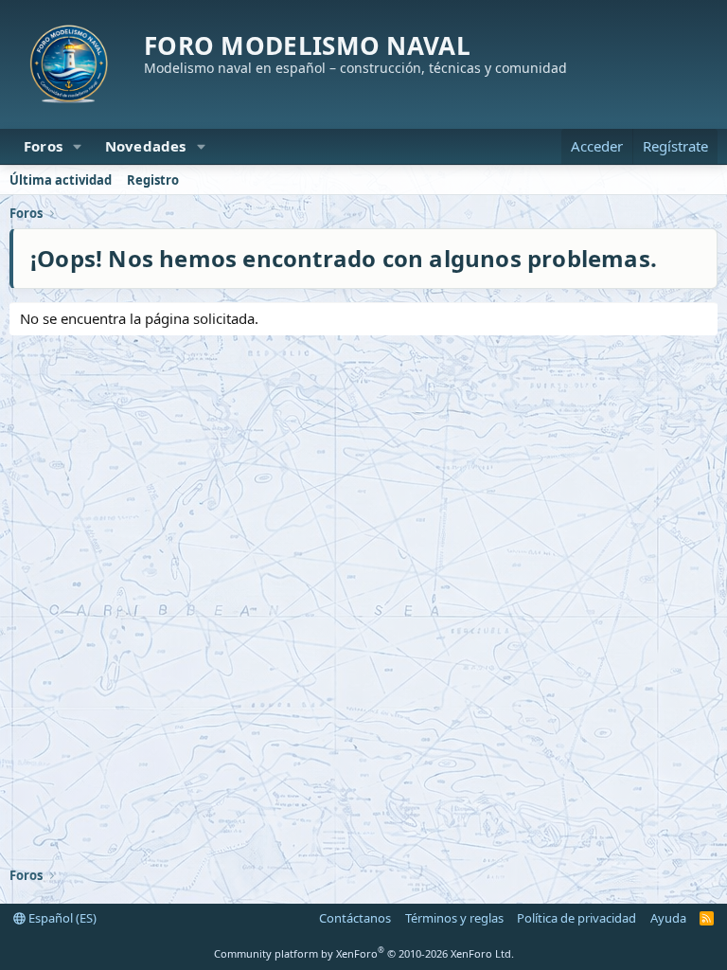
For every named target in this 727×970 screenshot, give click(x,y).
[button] (77, 146)
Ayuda (668, 917)
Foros (43, 145)
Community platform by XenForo (364, 953)
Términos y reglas (454, 917)
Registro (153, 180)
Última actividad (60, 180)
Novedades (145, 145)
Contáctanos (355, 917)
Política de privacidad (576, 917)
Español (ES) (61, 917)
